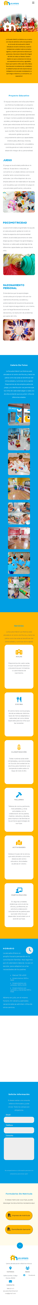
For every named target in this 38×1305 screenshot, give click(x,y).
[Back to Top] (20, 1246)
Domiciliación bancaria (21, 1229)
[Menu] (33, 3)
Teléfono (9, 1125)
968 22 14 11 (10, 1288)
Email (8, 1114)
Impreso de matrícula (21, 1215)
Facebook (32, 1275)
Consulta (9, 1135)
